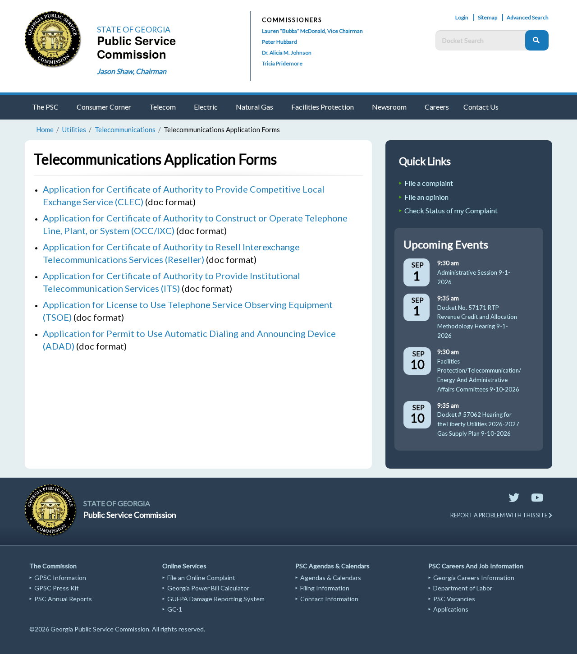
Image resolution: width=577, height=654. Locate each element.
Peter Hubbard (279, 41)
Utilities (74, 129)
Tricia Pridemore (282, 63)
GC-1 (174, 609)
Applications (450, 609)
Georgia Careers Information (473, 577)
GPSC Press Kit (56, 588)
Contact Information (329, 599)
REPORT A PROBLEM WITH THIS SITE (499, 515)
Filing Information (324, 588)
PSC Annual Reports (63, 599)
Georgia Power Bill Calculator (208, 588)
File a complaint (428, 183)
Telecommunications (125, 129)
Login (461, 17)
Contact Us (481, 106)
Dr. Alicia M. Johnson (286, 52)
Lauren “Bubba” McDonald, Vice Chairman (312, 31)
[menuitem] (47, 107)
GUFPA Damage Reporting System (216, 599)
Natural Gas (254, 106)
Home (45, 129)
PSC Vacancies (454, 599)
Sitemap (487, 17)
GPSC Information (60, 577)
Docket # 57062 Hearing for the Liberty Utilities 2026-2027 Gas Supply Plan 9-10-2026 (478, 424)
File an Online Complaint (201, 577)
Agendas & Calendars (330, 577)
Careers (437, 106)
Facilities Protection (322, 106)
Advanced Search (528, 17)
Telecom (162, 106)
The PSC (45, 106)
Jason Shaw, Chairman (131, 71)
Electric (206, 106)
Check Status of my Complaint (451, 210)
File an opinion (426, 197)
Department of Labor (462, 588)
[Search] (537, 40)
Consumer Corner (104, 106)
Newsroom (389, 106)
